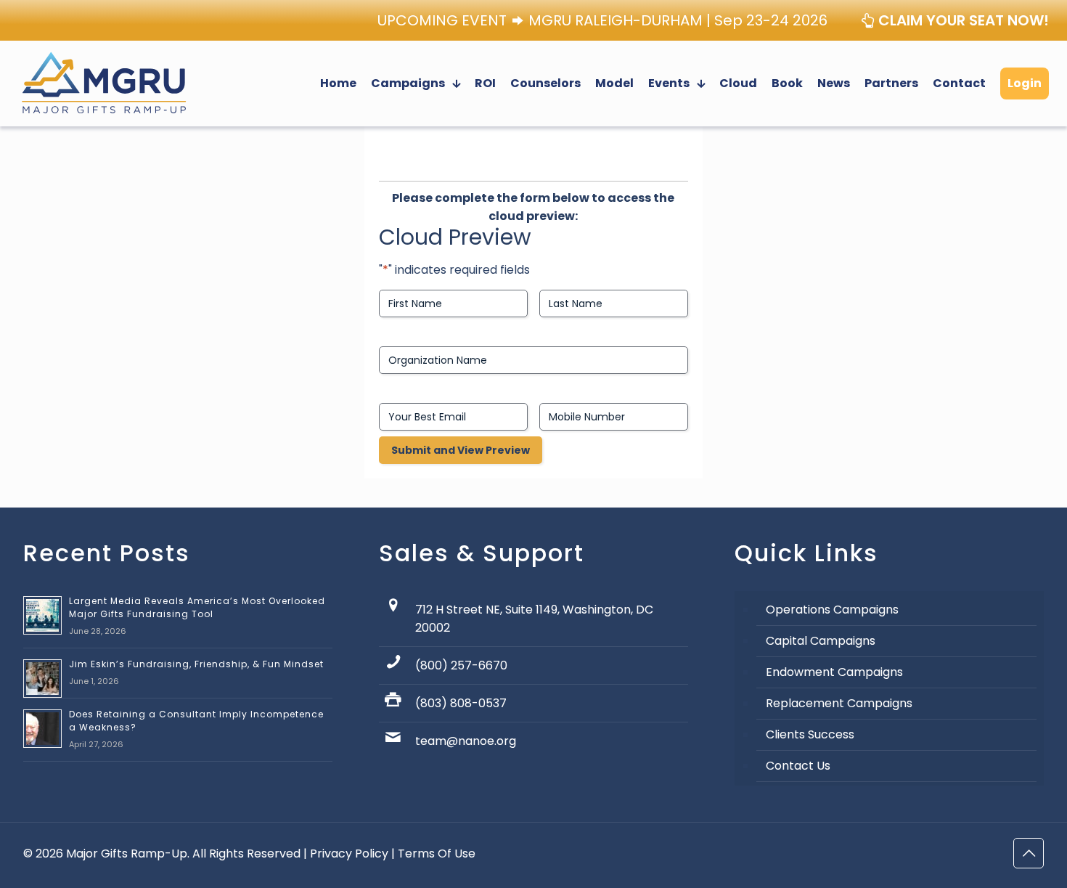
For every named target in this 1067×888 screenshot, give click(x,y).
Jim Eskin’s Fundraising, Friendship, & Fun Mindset (196, 664)
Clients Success (810, 734)
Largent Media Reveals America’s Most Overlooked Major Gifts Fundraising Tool (197, 607)
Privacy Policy (349, 853)
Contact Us (798, 765)
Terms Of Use (436, 853)
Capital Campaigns (820, 640)
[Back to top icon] (1028, 853)
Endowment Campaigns (834, 672)
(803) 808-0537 (461, 703)
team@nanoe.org (465, 741)
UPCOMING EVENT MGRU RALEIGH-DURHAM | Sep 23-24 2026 (602, 20)
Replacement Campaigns (839, 703)
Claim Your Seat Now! (962, 20)
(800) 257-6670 (461, 665)
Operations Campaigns (832, 609)
